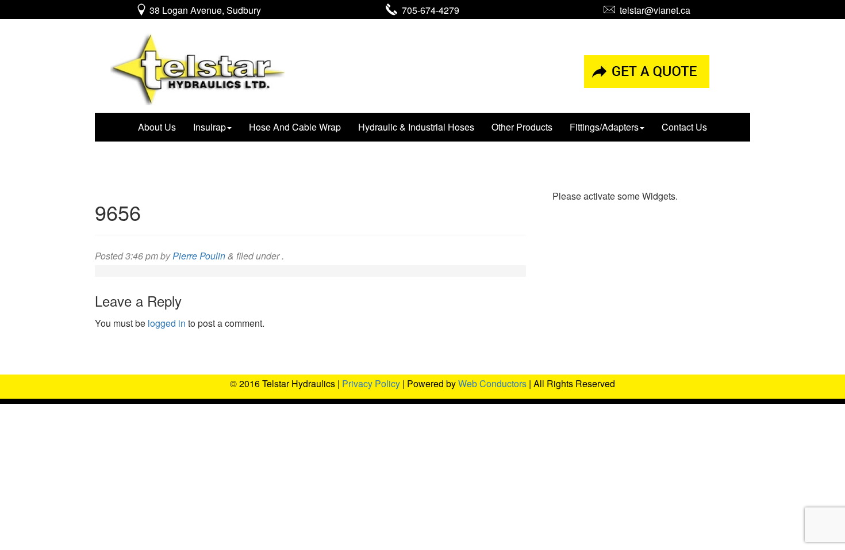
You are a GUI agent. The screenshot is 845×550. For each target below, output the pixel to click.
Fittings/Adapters (604, 126)
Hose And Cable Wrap (295, 126)
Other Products (521, 126)
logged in (167, 323)
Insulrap (209, 126)
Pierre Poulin (198, 255)
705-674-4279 (428, 10)
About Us (157, 126)
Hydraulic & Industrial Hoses (416, 126)
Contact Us (684, 126)
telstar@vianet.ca (652, 10)
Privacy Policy (371, 383)
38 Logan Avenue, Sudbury (204, 10)
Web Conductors (492, 383)
